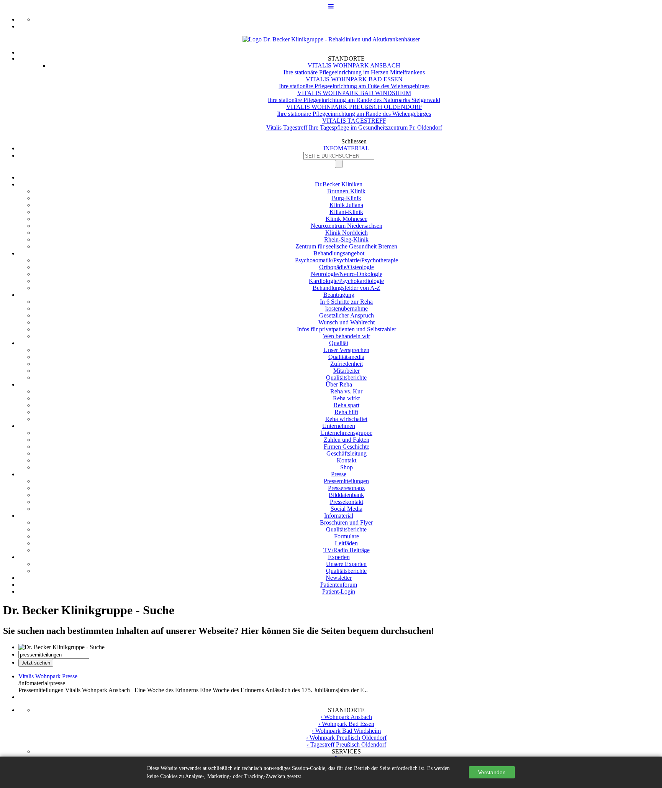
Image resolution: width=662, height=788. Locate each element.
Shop (346, 467)
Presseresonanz (346, 488)
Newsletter (339, 577)
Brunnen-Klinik (346, 191)
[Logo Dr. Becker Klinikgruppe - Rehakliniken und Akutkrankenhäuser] (331, 39)
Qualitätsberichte (346, 377)
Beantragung (338, 294)
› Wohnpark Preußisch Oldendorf (346, 737)
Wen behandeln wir (346, 336)
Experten (339, 557)
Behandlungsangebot (338, 253)
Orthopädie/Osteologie (346, 267)
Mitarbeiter (346, 370)
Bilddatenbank (346, 495)
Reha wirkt (346, 398)
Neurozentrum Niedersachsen (346, 225)
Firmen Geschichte (346, 446)
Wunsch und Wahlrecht (346, 322)
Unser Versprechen (346, 350)
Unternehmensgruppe (346, 432)
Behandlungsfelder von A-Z (346, 288)
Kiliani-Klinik (346, 212)
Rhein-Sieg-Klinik (346, 239)
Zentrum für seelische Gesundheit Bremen (346, 246)
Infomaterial (338, 515)
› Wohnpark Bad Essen (346, 724)
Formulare (346, 536)
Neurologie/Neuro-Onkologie (346, 274)
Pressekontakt (346, 501)
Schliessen (354, 141)
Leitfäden (346, 543)
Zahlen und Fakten (346, 439)
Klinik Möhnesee (346, 219)
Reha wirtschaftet (346, 419)
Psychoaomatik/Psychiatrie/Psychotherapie (346, 260)
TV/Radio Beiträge (346, 550)
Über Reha (339, 384)
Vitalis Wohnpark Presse (47, 676)
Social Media (346, 508)
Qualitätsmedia (346, 357)
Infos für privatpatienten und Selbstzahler (346, 329)
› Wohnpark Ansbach (346, 717)
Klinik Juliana (346, 205)
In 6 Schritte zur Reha (346, 301)
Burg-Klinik (346, 198)
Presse (338, 474)
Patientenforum (338, 584)
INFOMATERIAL (346, 148)
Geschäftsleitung (346, 453)
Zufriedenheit (346, 363)
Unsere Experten (346, 564)
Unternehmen (338, 426)
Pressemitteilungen (346, 481)
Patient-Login (338, 591)
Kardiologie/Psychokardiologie (346, 281)
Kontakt (346, 460)
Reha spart (346, 405)
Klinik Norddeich (346, 232)
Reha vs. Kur (346, 391)
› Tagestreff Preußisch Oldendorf (346, 744)
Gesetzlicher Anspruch (346, 315)
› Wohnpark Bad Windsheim (346, 730)
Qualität (338, 343)
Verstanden (492, 772)
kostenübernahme (346, 308)
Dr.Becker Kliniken (338, 184)
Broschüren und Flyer (346, 522)
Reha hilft (346, 412)
